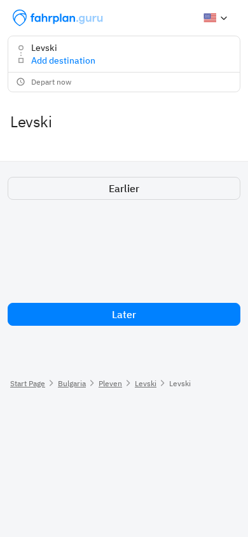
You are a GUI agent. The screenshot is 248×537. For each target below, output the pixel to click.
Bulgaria (72, 383)
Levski (145, 383)
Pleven (110, 383)
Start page (27, 383)
